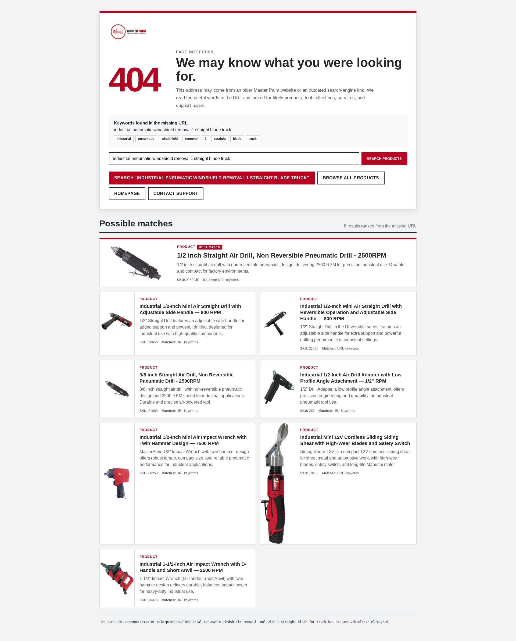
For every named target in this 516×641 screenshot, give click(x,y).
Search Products (384, 159)
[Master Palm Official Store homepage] (128, 40)
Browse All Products (351, 178)
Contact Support (175, 193)
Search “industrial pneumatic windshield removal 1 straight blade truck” (211, 178)
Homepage (127, 193)
